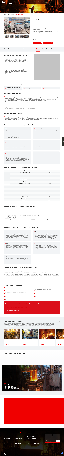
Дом (6, 1)
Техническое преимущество (31, 49)
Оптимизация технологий (53, 49)
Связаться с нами (14, 420)
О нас (15, 1)
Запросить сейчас (37, 42)
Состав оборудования (24, 49)
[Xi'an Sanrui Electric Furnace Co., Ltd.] (3, 2)
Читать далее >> (7, 344)
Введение (5, 48)
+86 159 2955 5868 (33, 438)
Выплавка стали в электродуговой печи (46, 340)
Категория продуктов (19, 432)
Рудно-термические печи (18, 436)
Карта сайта (51, 453)
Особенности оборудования (17, 49)
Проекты (39, 1)
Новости (44, 1)
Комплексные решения (21, 1)
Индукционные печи (18, 443)
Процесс (47, 48)
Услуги (59, 48)
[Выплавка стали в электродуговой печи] (47, 334)
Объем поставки (43, 49)
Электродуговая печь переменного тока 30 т (30, 340)
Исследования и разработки (31, 1)
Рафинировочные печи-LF (18, 438)
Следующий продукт (47, 42)
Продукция (10, 1)
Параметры (38, 48)
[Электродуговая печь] (12, 334)
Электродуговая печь (13, 14)
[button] (57, 321)
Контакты (49, 1)
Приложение (10, 48)
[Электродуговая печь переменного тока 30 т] (30, 334)
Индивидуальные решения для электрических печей (18, 404)
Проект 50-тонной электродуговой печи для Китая (16, 384)
